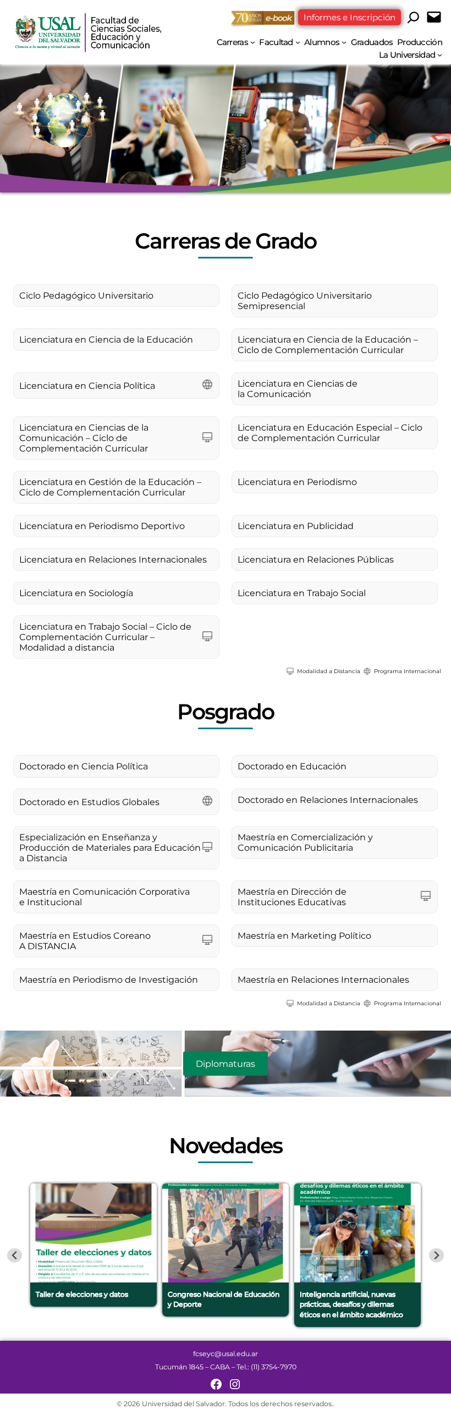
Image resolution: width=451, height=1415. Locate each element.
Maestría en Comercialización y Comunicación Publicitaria (305, 842)
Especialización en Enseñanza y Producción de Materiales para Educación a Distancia (110, 847)
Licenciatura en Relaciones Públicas (316, 559)
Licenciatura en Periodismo (297, 482)
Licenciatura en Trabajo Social (302, 593)
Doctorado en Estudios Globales (89, 802)
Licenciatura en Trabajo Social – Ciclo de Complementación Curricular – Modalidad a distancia (105, 637)
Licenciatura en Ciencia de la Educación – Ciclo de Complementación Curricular (328, 344)
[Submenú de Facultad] (297, 42)
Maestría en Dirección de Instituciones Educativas (292, 897)
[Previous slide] (14, 1255)
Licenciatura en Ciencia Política (87, 386)
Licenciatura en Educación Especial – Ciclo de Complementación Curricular (330, 432)
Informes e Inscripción (349, 17)
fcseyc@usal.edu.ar (225, 1354)
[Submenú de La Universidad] (439, 54)
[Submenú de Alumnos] (344, 42)
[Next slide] (436, 1255)
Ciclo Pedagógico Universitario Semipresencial (305, 300)
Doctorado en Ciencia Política (83, 766)
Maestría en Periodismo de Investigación (108, 979)
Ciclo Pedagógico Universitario (86, 295)
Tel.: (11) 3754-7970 (266, 1367)
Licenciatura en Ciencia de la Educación (106, 339)
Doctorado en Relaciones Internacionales (328, 800)
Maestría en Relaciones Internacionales (323, 979)
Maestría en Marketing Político (304, 936)
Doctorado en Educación (292, 766)
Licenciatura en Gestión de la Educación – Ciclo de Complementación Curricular (110, 487)
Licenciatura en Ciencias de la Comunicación (298, 388)
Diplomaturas (225, 1064)
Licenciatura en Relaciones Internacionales (113, 559)
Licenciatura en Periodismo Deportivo (102, 526)
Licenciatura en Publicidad (296, 526)
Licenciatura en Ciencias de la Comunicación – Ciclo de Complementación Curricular (83, 438)
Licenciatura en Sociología (76, 593)
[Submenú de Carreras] (252, 42)
